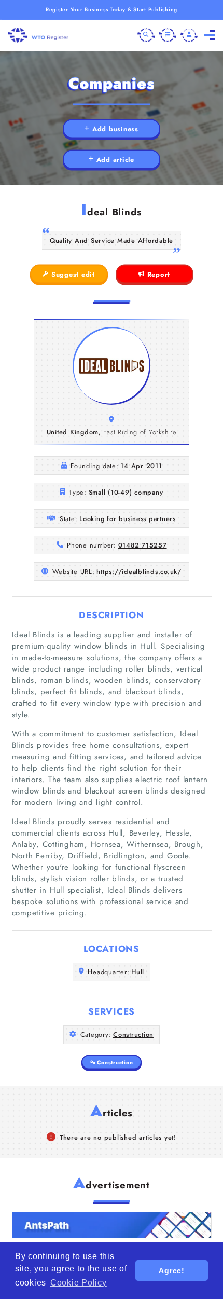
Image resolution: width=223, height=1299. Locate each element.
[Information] (167, 35)
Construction (133, 1035)
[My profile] (189, 35)
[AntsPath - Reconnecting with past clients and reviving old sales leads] (111, 1225)
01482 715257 (142, 545)
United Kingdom (73, 432)
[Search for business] (146, 35)
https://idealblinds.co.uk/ (139, 572)
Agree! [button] (172, 1270)
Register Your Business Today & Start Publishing (111, 9)
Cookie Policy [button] (78, 1282)
